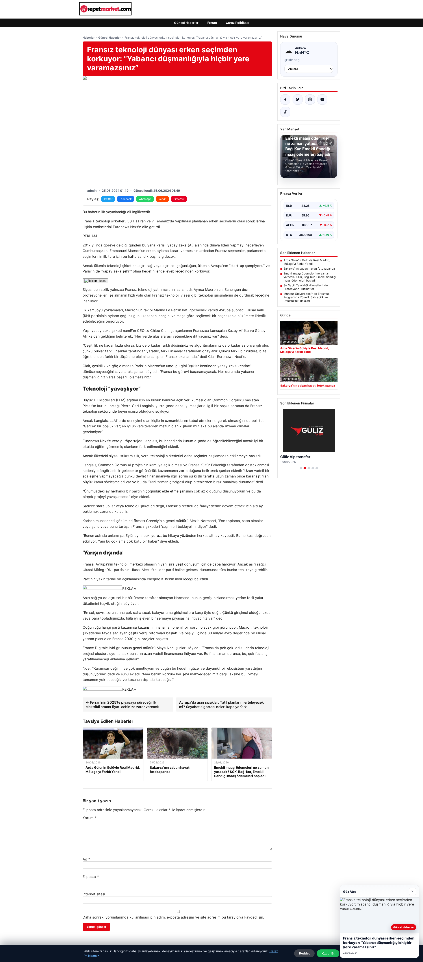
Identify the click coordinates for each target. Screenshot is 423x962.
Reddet (304, 953)
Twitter (108, 199)
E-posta (91, 876)
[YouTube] (322, 99)
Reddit (162, 199)
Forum (212, 22)
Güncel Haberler (186, 22)
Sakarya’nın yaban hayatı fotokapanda (309, 268)
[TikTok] (285, 112)
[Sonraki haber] (330, 142)
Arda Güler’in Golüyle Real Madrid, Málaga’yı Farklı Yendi (307, 261)
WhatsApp (145, 199)
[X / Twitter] (298, 99)
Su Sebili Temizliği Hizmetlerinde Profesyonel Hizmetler (306, 287)
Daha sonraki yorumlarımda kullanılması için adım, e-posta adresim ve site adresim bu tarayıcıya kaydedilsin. (173, 917)
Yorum (89, 817)
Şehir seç (292, 60)
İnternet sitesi (94, 894)
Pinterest (178, 199)
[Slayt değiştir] (301, 468)
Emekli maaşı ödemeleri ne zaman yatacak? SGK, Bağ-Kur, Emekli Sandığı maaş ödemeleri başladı (310, 277)
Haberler (89, 37)
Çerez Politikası (237, 22)
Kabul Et (328, 953)
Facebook (125, 199)
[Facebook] (285, 99)
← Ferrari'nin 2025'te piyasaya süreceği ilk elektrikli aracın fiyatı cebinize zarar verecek (122, 704)
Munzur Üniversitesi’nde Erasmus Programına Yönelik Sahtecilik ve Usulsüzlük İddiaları (307, 297)
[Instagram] (310, 99)
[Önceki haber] (321, 142)
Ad (86, 859)
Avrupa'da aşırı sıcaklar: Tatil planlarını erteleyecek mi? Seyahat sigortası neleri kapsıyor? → (221, 704)
